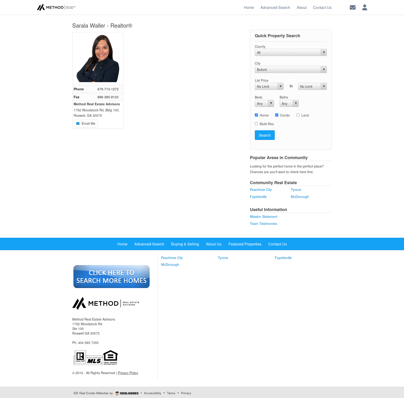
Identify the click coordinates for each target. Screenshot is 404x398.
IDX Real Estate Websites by (93, 393)
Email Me (88, 123)
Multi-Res (267, 123)
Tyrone (296, 189)
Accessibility (152, 393)
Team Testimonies (263, 223)
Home (264, 115)
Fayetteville (258, 196)
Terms (171, 393)
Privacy (186, 393)
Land (305, 115)
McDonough (300, 196)
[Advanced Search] (111, 276)
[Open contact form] (353, 7)
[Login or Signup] (364, 7)
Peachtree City (261, 189)
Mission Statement (263, 216)
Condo (285, 115)
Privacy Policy (128, 372)
